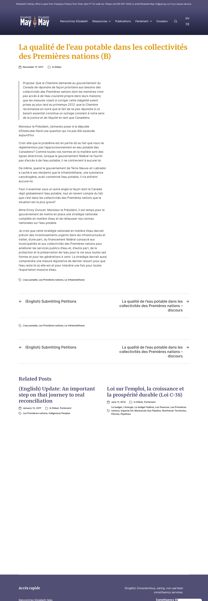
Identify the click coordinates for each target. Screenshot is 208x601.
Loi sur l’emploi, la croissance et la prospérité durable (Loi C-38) (145, 392)
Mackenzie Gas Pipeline (147, 410)
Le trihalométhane (75, 279)
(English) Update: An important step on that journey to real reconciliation (57, 395)
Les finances (162, 407)
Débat (58, 67)
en (187, 18)
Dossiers (162, 21)
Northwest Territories (174, 410)
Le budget (116, 407)
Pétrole (115, 414)
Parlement (141, 21)
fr (187, 24)
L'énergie (128, 407)
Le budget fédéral (144, 407)
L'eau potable (30, 279)
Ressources (99, 21)
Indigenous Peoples (59, 413)
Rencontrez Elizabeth (74, 21)
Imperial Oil (127, 410)
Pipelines (126, 414)
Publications (123, 21)
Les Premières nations (51, 279)
